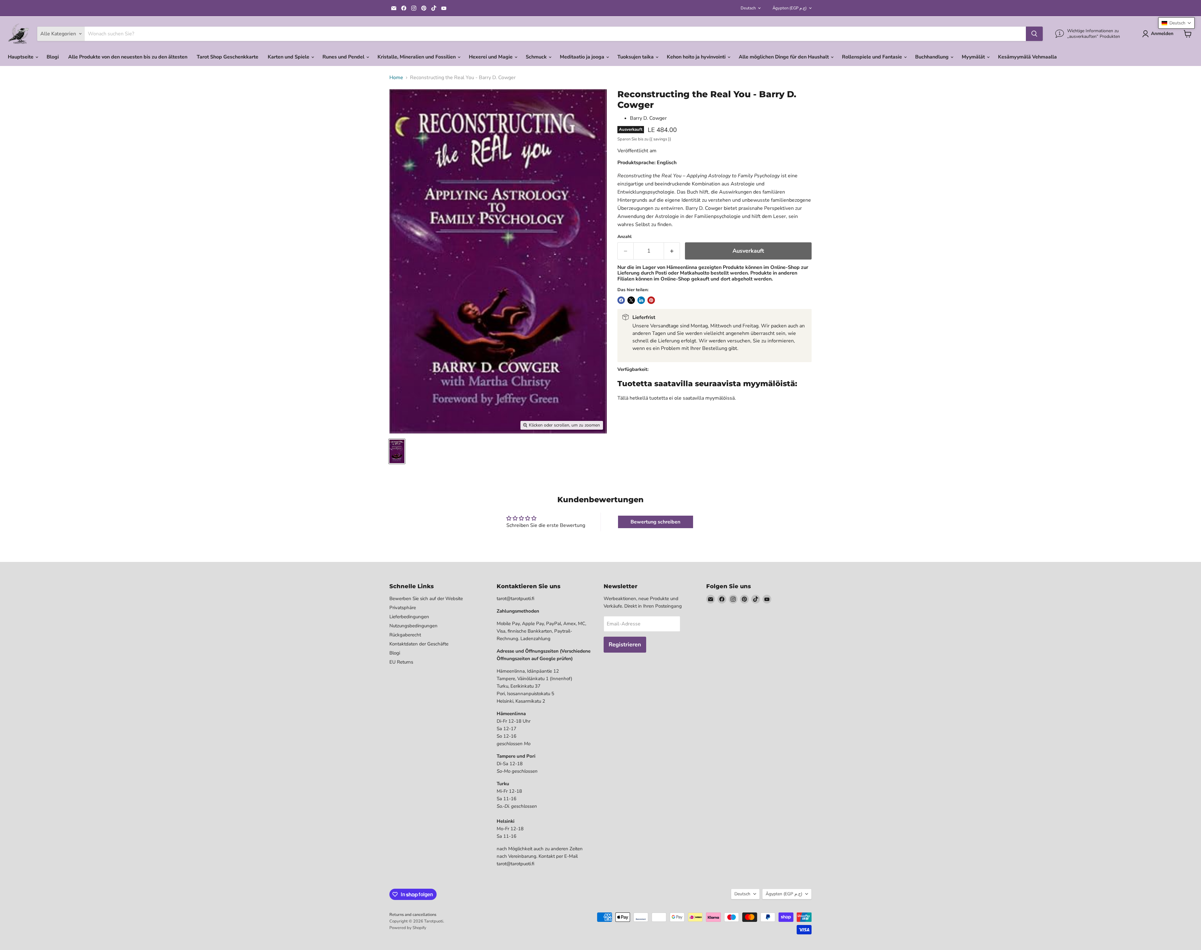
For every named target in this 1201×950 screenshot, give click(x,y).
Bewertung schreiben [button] (655, 521)
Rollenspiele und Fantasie (872, 56)
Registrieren (625, 644)
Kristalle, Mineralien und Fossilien (417, 56)
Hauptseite (21, 56)
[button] (1176, 23)
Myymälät (974, 56)
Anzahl (624, 236)
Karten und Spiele (289, 56)
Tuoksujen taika (636, 56)
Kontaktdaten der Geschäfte (418, 644)
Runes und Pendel (344, 56)
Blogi (53, 56)
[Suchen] (1034, 34)
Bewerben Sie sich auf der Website (426, 598)
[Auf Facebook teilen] (621, 300)
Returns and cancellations (412, 914)
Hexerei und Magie (491, 56)
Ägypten (790, 8)
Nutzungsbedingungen (413, 626)
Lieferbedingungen (409, 617)
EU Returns (401, 662)
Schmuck (537, 56)
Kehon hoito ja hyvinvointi (697, 56)
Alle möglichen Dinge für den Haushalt (784, 56)
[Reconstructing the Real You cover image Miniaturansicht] (397, 451)
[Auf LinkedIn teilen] (641, 300)
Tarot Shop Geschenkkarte (227, 56)
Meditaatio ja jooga (583, 56)
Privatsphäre (402, 607)
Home (396, 77)
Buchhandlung (932, 56)
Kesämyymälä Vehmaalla (1027, 56)
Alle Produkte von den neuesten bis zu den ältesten (127, 56)
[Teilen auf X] (631, 300)
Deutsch (748, 8)
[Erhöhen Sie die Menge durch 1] (672, 251)
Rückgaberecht (405, 635)
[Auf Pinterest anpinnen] (651, 300)
